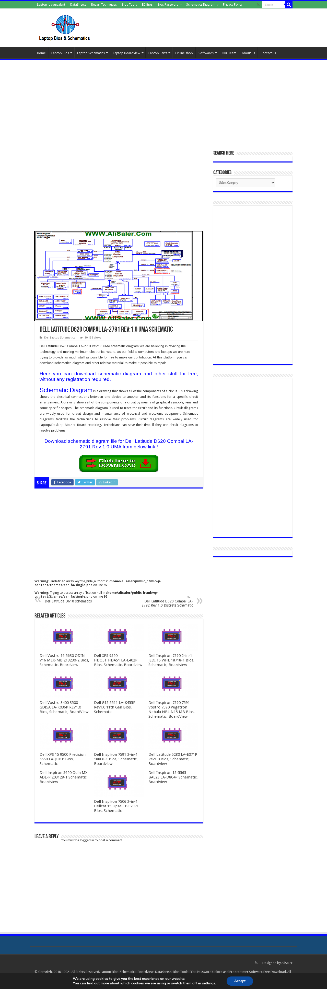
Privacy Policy (232, 4)
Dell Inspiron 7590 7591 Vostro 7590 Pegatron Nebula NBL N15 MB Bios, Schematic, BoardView (171, 709)
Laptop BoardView (126, 53)
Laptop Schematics (91, 53)
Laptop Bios (60, 53)
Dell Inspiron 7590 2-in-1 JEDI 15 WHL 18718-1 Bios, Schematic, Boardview (171, 660)
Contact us (268, 53)
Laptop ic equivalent (51, 4)
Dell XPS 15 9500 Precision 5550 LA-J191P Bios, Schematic (63, 759)
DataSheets (78, 4)
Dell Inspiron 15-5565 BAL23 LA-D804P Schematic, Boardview (173, 777)
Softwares (206, 53)
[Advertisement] (163, 102)
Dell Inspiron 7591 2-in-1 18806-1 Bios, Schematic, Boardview (116, 759)
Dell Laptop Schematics (59, 337)
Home (41, 53)
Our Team (229, 53)
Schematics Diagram (200, 4)
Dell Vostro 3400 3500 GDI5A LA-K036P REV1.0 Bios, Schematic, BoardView (64, 707)
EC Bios (147, 4)
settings (208, 983)
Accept (240, 981)
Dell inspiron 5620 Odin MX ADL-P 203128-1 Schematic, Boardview (64, 777)
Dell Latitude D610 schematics (68, 599)
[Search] (289, 4)
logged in (87, 840)
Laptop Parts (157, 53)
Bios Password (168, 4)
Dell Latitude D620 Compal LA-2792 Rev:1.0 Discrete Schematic (167, 601)
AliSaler (287, 963)
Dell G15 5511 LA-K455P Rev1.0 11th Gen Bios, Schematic (114, 707)
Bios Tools (129, 4)
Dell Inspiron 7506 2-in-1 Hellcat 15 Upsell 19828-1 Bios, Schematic (116, 806)
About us (248, 53)
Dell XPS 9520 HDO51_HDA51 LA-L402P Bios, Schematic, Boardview (118, 660)
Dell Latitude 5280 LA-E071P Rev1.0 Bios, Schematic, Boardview (172, 759)
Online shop (184, 53)
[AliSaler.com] (65, 27)
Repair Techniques (104, 4)
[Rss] (258, 5)
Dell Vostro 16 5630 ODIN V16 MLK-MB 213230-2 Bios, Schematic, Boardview (64, 660)
